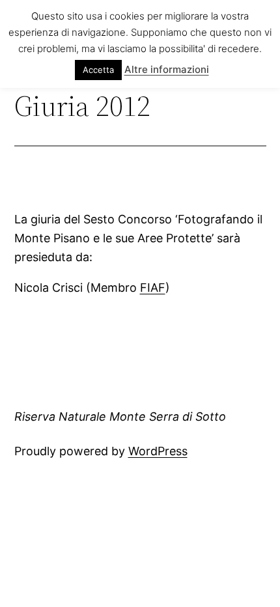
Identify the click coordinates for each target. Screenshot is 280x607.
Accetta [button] (98, 69)
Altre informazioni (166, 69)
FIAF (152, 287)
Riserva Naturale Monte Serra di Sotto (120, 416)
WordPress (158, 451)
